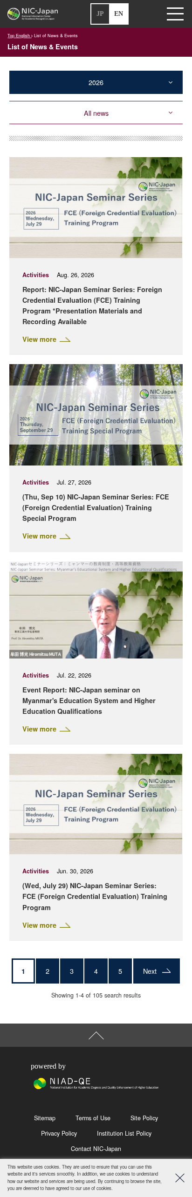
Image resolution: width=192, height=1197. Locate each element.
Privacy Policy (59, 1133)
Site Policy (144, 1118)
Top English (19, 36)
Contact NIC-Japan (96, 1148)
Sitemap (44, 1118)
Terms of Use (92, 1118)
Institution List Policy (124, 1133)
